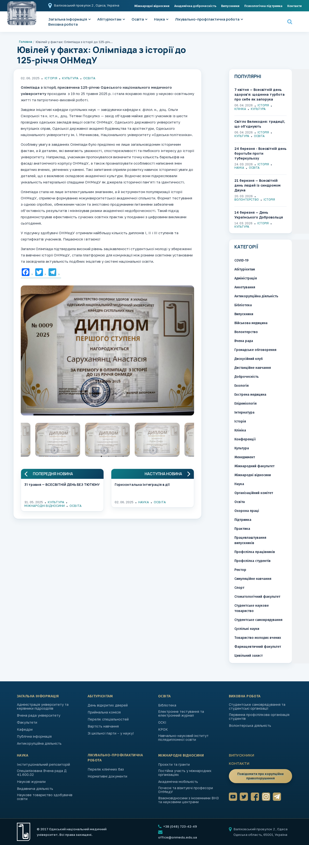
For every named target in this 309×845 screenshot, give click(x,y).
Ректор (240, 570)
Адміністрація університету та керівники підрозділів (43, 706)
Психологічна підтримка (263, 6)
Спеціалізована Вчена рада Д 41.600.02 (42, 773)
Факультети (27, 722)
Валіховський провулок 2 (74, 5)
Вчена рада (243, 341)
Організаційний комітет (253, 493)
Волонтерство (246, 199)
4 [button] (123, 456)
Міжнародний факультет (254, 466)
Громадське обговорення (255, 350)
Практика (242, 529)
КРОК (163, 729)
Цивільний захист (248, 656)
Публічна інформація (34, 736)
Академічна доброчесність (195, 6)
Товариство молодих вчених (257, 638)
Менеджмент (244, 457)
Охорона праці (246, 511)
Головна (25, 42)
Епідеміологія (245, 403)
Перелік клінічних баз (106, 769)
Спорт (239, 588)
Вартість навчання (103, 726)
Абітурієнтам (109, 19)
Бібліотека (243, 305)
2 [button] (108, 456)
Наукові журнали (31, 782)
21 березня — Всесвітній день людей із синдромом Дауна (257, 185)
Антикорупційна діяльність (256, 296)
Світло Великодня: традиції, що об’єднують (259, 123)
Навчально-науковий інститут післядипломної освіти (183, 738)
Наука (159, 19)
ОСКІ (162, 722)
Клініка (240, 109)
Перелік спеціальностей (108, 719)
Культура (70, 78)
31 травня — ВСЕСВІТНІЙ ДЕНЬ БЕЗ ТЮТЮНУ (62, 484)
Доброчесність (246, 377)
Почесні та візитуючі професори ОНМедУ (185, 790)
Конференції (245, 439)
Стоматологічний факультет (257, 597)
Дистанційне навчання (252, 368)
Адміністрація (245, 278)
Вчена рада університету (38, 715)
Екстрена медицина (250, 395)
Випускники (230, 6)
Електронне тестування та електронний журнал (181, 713)
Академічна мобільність (178, 782)
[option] (107, 351)
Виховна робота (63, 24)
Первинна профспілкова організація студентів (259, 717)
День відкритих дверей (108, 705)
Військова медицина (250, 323)
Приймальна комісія (104, 712)
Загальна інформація (38, 696)
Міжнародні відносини (151, 6)
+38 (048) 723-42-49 (179, 826)
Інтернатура (244, 412)
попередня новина (53, 473)
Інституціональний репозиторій (43, 764)
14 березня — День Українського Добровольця (258, 214)
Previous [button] (17, 440)
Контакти (294, 6)
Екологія (241, 386)
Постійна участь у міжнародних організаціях (184, 773)
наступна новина (163, 473)
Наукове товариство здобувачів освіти (44, 797)
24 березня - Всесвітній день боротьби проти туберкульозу (260, 153)
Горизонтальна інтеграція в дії (142, 484)
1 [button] (101, 456)
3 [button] (115, 456)
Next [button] (197, 440)
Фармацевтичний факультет (257, 647)
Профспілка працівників (254, 552)
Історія (50, 78)
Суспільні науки (246, 629)
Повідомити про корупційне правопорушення (260, 776)
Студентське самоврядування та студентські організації (257, 706)
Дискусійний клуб (248, 359)
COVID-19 (241, 260)
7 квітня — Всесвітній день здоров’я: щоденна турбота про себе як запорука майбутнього (259, 94)
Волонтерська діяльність (250, 726)
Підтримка (242, 520)
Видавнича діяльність (35, 789)
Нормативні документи (107, 776)
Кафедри (25, 729)
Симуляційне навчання (252, 579)
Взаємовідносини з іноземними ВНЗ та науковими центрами (188, 800)
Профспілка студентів (252, 561)
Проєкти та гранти (174, 764)
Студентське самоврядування (258, 620)
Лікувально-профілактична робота (207, 19)
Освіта (138, 19)
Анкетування (244, 287)
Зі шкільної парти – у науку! (111, 733)
